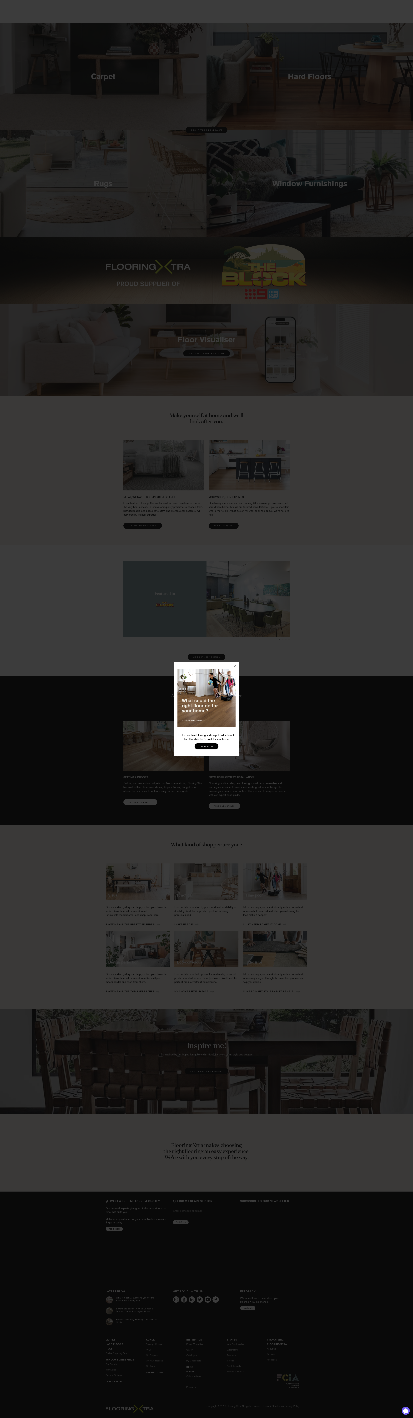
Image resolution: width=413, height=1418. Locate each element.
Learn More (206, 746)
